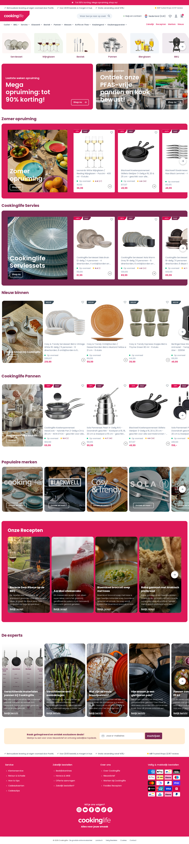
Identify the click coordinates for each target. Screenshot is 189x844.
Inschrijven (153, 735)
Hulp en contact (133, 16)
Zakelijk (150, 24)
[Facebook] (91, 809)
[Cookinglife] (13, 16)
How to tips (14, 780)
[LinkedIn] (97, 809)
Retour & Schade (16, 775)
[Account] (176, 16)
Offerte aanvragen (65, 780)
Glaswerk (35, 24)
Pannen (57, 24)
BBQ (15, 24)
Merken (172, 24)
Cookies (123, 840)
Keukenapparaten (116, 24)
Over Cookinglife (111, 770)
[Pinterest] (109, 809)
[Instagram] (79, 809)
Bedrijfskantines (64, 770)
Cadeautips (14, 790)
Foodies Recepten (112, 785)
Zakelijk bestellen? (65, 785)
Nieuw (181, 24)
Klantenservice (15, 770)
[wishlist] (170, 16)
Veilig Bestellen (111, 840)
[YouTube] (85, 809)
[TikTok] (103, 809)
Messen (67, 24)
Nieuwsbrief (109, 775)
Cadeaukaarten (16, 785)
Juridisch (99, 840)
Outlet (7, 24)
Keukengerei (98, 24)
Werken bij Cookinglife (114, 780)
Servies (24, 24)
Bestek (47, 24)
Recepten (161, 24)
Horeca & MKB (63, 775)
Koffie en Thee (82, 24)
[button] (182, 46)
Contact (133, 840)
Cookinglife (63, 840)
